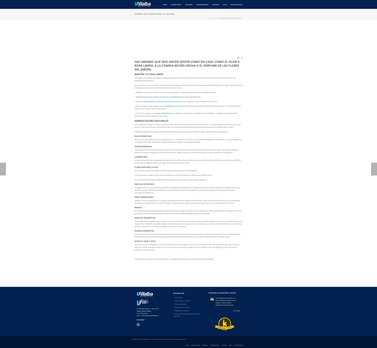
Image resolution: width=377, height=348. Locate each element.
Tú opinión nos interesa (182, 307)
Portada (211, 18)
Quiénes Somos (176, 5)
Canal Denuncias (236, 5)
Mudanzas (188, 5)
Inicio (165, 5)
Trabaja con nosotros (182, 311)
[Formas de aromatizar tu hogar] (188, 40)
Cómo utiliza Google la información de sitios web (187, 315)
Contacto (215, 5)
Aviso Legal (178, 297)
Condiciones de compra (182, 301)
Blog (225, 5)
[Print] (238, 58)
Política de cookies (181, 304)
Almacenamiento (202, 5)
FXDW (187, 339)
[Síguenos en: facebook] (138, 324)
